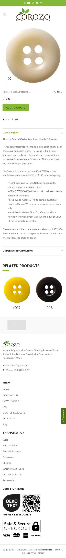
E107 (16, 308)
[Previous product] (55, 91)
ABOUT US (9, 418)
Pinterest (37, 3)
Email (28, 3)
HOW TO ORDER (12, 401)
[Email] (16, 119)
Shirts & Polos (10, 445)
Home (5, 91)
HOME (6, 389)
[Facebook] (12, 119)
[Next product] (61, 91)
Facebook (24, 3)
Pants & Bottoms (19, 91)
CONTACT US (10, 395)
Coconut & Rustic (12, 474)
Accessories (9, 480)
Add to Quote (15, 107)
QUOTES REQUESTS (14, 412)
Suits (5, 439)
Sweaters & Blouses (13, 468)
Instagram (33, 3)
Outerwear (8, 457)
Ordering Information (18, 250)
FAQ (5, 406)
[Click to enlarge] (9, 78)
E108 (49, 308)
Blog (5, 424)
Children (7, 462)
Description (11, 132)
